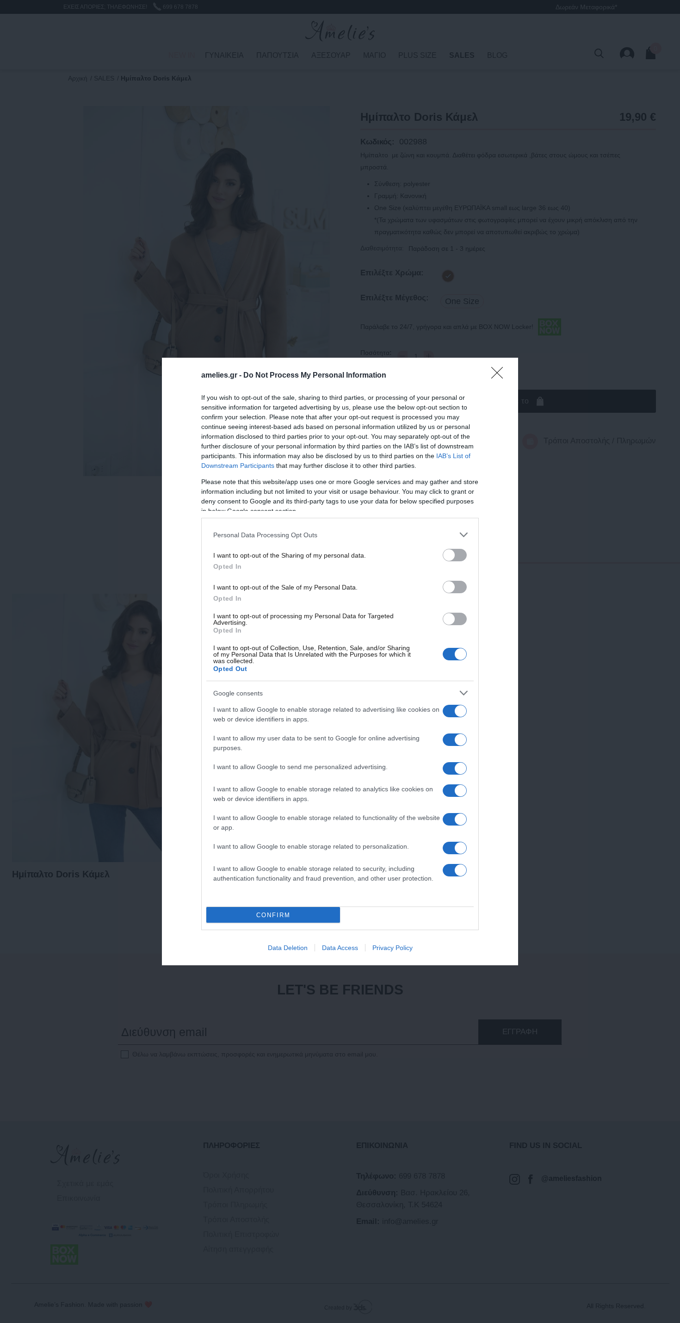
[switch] (455, 555)
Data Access (340, 947)
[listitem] (340, 535)
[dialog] (340, 661)
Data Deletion (288, 947)
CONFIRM (273, 915)
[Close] (500, 376)
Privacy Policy (392, 947)
